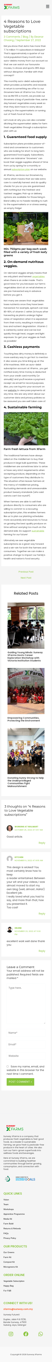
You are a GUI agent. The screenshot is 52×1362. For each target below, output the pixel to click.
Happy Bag (8, 1286)
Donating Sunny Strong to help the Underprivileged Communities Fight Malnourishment (26, 782)
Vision (6, 1199)
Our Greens (8, 1252)
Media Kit (7, 1219)
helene (18, 928)
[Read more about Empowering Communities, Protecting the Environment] (26, 691)
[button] (48, 6)
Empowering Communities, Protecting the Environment (24, 719)
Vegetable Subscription (13, 1281)
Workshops (8, 1209)
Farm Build (8, 1223)
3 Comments (12, 36)
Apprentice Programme (14, 1214)
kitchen (19, 857)
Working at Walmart (26, 826)
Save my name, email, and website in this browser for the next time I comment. (25, 1070)
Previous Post (26, 572)
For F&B (7, 1290)
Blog (25, 36)
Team (6, 1204)
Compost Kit (9, 1262)
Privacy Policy (9, 1238)
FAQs (6, 1233)
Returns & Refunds (12, 1228)
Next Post (26, 578)
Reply (42, 843)
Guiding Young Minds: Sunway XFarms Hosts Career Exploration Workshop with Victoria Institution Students (25, 656)
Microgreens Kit (10, 1267)
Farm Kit (7, 1257)
